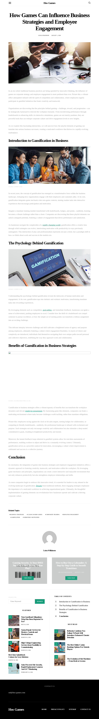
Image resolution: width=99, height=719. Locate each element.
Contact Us (85, 709)
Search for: (12, 597)
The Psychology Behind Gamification (73, 605)
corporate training (53, 514)
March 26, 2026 (13, 660)
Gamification (15, 517)
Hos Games (49, 2)
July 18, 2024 (34, 572)
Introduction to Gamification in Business (74, 602)
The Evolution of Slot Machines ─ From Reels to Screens (79, 660)
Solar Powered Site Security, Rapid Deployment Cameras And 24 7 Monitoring (32, 667)
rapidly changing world (51, 225)
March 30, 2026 (26, 637)
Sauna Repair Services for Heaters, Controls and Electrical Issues (31, 632)
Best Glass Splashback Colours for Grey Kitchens (18, 656)
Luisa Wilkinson (43, 35)
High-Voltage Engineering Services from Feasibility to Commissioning (31, 645)
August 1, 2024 (56, 35)
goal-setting (47, 310)
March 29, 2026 (26, 650)
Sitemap (72, 709)
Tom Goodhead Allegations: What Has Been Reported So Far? (32, 619)
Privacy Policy (57, 709)
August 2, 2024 (79, 572)
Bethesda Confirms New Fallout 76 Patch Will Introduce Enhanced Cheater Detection (78, 634)
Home (44, 709)
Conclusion (63, 616)
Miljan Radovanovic (65, 572)
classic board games (34, 514)
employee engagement (33, 411)
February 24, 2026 (27, 672)
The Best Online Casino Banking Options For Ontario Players (78, 647)
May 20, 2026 (25, 624)
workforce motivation (31, 517)
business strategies (17, 514)
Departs (39, 486)
